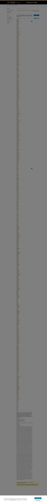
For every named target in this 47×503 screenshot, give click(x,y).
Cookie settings (38, 500)
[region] (23, 499)
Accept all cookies (38, 498)
